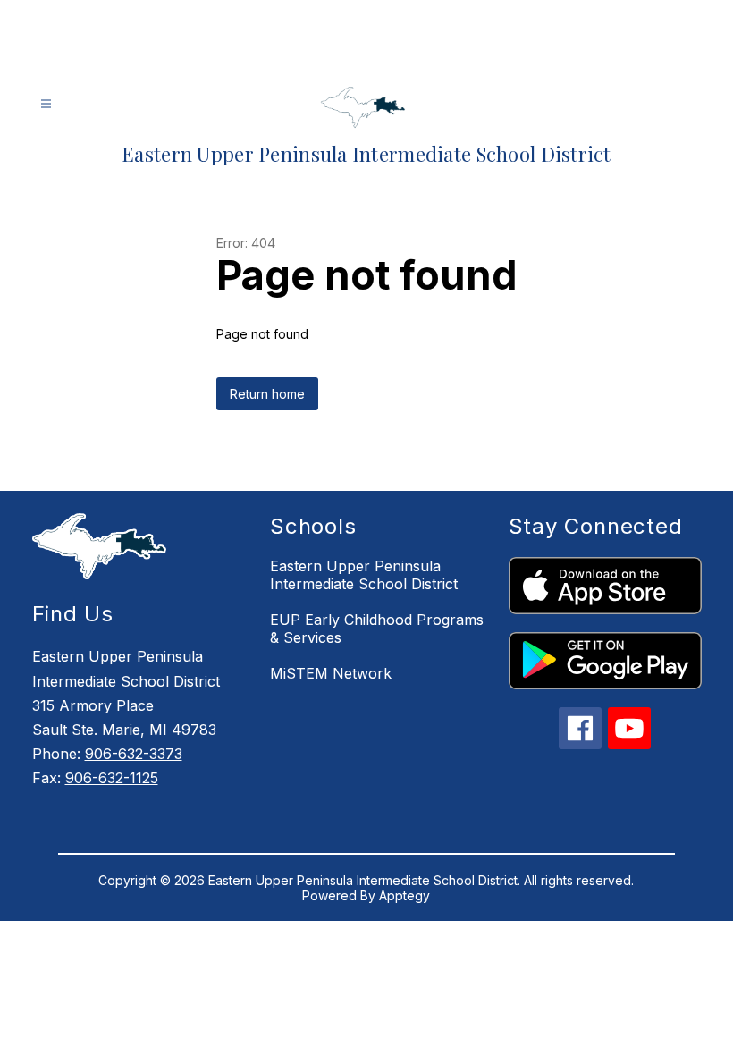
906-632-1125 (111, 778)
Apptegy (404, 895)
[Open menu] (46, 104)
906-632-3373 (133, 754)
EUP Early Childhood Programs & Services (377, 628)
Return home (267, 393)
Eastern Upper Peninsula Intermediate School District (364, 575)
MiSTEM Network (331, 673)
